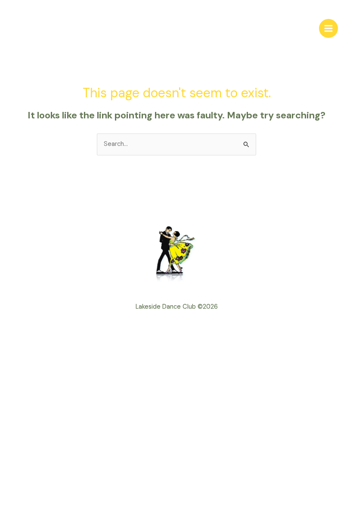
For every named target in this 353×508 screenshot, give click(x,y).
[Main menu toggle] (328, 28)
